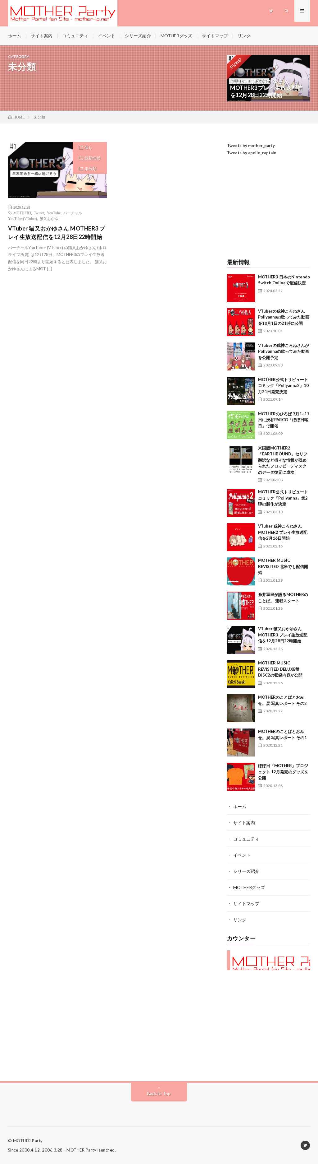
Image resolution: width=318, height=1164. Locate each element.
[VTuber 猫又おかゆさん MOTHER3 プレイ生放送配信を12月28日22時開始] (241, 640)
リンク (244, 35)
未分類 (90, 168)
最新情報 (92, 158)
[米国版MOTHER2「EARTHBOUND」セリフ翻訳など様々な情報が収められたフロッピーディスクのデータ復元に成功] (241, 459)
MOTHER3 (22, 213)
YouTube (54, 213)
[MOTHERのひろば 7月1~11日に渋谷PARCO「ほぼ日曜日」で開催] (241, 425)
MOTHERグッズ (176, 35)
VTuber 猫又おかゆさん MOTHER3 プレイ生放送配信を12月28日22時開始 (56, 232)
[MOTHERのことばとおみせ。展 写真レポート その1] (241, 743)
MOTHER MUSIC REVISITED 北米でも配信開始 (283, 566)
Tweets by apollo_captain (251, 152)
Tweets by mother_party (251, 145)
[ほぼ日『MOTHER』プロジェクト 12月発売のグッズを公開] (241, 777)
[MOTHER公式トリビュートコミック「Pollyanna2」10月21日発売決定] (241, 391)
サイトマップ (215, 35)
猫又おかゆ (49, 218)
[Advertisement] (268, 208)
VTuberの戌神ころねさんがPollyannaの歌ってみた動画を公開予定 (283, 351)
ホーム (14, 35)
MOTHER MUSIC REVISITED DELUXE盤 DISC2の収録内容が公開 (280, 668)
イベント (106, 35)
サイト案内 (41, 35)
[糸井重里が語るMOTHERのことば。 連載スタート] (241, 606)
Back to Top (158, 1093)
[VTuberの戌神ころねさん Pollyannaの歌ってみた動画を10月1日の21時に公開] (241, 322)
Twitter (39, 213)
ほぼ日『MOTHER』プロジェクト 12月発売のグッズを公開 (283, 771)
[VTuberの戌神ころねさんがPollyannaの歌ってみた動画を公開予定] (241, 356)
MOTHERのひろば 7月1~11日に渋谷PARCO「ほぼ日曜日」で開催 (283, 419)
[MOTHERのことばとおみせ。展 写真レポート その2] (241, 708)
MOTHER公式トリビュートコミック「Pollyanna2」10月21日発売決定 (283, 385)
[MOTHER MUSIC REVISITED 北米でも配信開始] (241, 571)
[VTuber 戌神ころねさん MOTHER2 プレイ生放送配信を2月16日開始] (241, 537)
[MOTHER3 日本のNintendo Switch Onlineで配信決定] (241, 288)
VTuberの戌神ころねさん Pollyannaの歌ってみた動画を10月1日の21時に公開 (283, 317)
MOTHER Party (28, 1140)
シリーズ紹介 (138, 35)
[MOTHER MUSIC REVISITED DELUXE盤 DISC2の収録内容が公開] (241, 674)
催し (88, 147)
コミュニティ (75, 35)
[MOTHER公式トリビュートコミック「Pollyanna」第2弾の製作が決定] (241, 503)
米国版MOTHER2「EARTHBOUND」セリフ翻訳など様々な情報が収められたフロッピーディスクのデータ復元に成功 (282, 460)
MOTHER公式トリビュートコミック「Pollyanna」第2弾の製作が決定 (283, 497)
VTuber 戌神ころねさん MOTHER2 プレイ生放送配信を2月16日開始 (282, 532)
